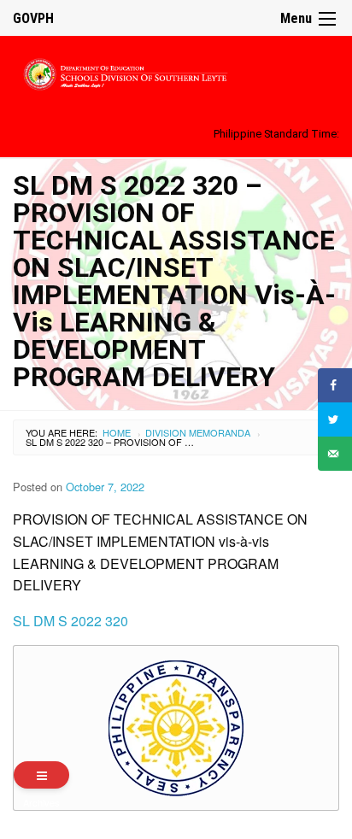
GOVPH (33, 18)
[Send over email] (335, 454)
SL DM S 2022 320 (70, 621)
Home (117, 432)
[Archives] (41, 775)
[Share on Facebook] (335, 385)
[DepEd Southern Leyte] (176, 71)
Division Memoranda (197, 432)
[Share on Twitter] (335, 419)
